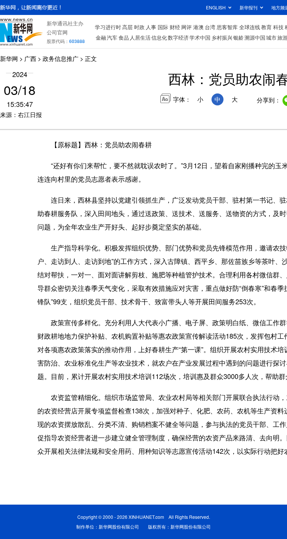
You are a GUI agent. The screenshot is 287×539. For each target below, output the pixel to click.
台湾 (210, 27)
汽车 (112, 37)
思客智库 (227, 27)
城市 (271, 37)
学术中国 (199, 37)
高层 (127, 27)
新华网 (9, 58)
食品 (123, 37)
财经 (175, 27)
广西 (30, 58)
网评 (186, 27)
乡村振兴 (222, 37)
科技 (278, 27)
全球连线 (249, 27)
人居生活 (140, 37)
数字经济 (178, 37)
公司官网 (57, 32)
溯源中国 (254, 37)
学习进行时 (108, 27)
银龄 (238, 37)
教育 (266, 27)
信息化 (159, 37)
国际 (163, 27)
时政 (139, 27)
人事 (151, 27)
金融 (101, 37)
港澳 (198, 27)
